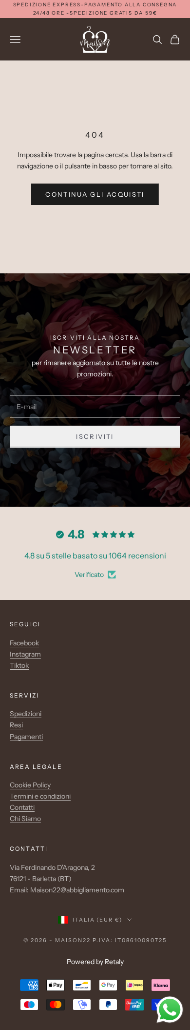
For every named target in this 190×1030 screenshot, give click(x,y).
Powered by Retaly (95, 961)
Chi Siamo (25, 818)
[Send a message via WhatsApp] (169, 1009)
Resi (16, 725)
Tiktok (19, 665)
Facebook (24, 643)
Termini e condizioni (40, 796)
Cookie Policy (30, 785)
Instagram (25, 654)
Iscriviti (95, 436)
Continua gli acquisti (94, 194)
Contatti (22, 807)
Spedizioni (25, 713)
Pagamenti (26, 736)
